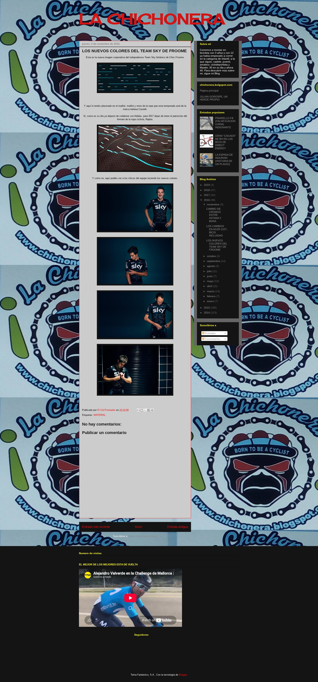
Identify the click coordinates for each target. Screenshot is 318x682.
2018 (207, 190)
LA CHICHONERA (152, 19)
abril (210, 286)
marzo (211, 291)
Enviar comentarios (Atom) (143, 536)
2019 (207, 184)
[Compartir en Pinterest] (152, 410)
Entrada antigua (177, 526)
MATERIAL (100, 415)
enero (211, 301)
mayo (210, 281)
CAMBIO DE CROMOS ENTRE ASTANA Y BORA (213, 215)
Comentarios (212, 338)
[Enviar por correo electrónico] (138, 410)
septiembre (214, 261)
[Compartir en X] (145, 410)
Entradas (209, 333)
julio (209, 271)
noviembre (213, 204)
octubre (212, 256)
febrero (211, 296)
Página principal (209, 90)
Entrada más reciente (96, 526)
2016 (207, 200)
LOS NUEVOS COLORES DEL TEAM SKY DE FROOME (216, 245)
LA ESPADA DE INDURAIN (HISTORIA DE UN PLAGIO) (224, 159)
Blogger (183, 674)
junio (210, 276)
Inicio (138, 526)
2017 (207, 195)
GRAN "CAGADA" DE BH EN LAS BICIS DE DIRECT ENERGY (225, 142)
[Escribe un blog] (142, 410)
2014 (207, 312)
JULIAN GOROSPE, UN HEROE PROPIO (213, 98)
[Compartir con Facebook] (149, 410)
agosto (211, 266)
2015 (207, 307)
